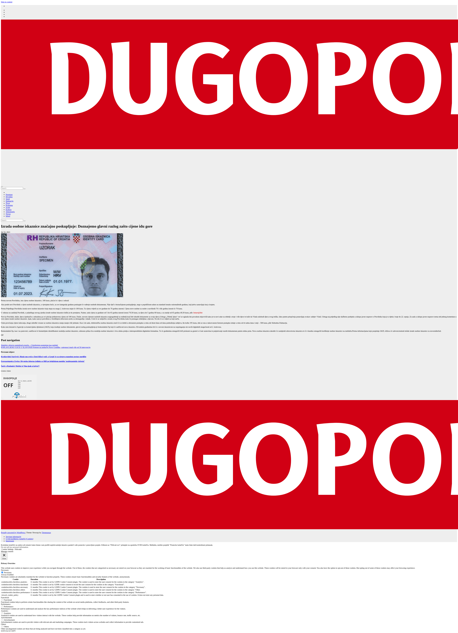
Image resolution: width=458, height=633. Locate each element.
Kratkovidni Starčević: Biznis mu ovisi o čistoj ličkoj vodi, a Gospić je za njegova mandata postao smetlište (43, 357)
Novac (8, 214)
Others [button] (3, 624)
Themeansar (46, 533)
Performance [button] (5, 604)
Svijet (8, 207)
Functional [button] (5, 598)
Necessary (8, 573)
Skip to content (6, 2)
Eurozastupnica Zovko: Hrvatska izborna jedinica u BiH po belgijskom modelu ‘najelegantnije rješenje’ (43, 361)
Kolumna (9, 205)
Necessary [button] (5, 570)
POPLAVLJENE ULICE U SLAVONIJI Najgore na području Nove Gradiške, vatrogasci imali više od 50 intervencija (45, 347)
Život (8, 203)
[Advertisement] (229, 167)
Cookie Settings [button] (7, 549)
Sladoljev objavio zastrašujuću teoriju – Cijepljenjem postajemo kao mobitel (29, 345)
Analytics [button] (4, 611)
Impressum (10, 541)
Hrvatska (9, 197)
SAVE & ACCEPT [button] (8, 631)
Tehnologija (10, 212)
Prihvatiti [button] (18, 549)
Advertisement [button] (6, 618)
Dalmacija (9, 201)
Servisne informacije (13, 537)
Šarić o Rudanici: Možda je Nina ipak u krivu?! (20, 366)
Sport (8, 199)
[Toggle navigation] (2, 186)
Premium (9, 195)
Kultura (8, 210)
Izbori (8, 216)
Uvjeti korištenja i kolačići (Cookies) (19, 539)
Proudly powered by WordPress (13, 533)
